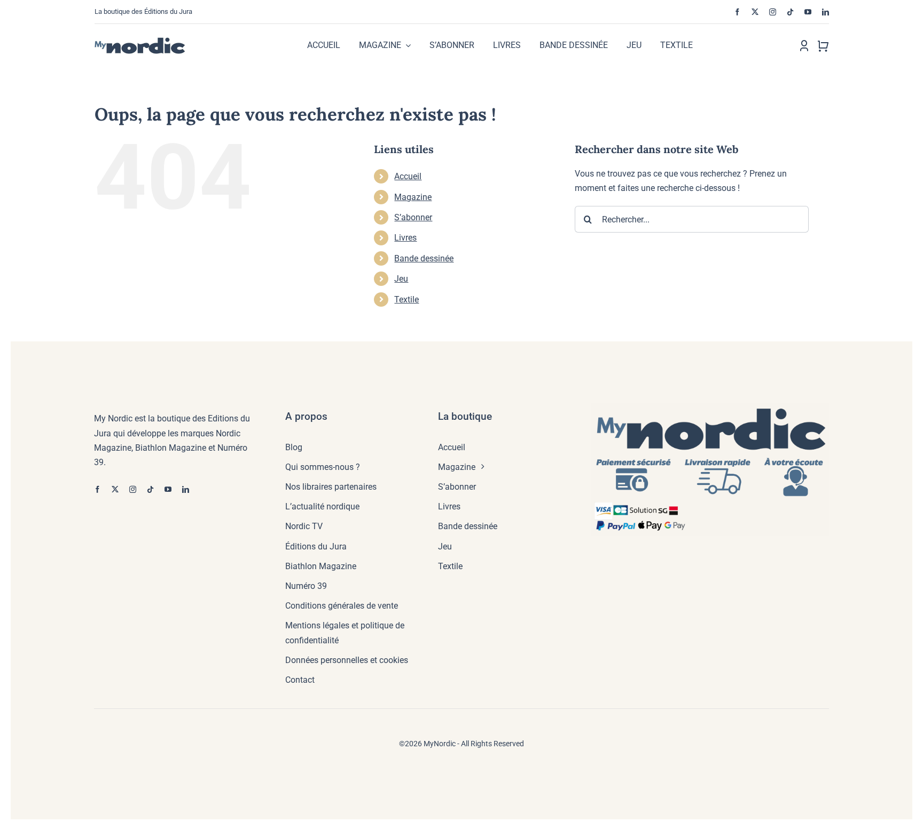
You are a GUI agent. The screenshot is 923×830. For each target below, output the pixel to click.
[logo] (150, 41)
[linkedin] (825, 12)
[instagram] (772, 12)
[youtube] (807, 12)
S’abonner (413, 217)
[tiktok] (790, 12)
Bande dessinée (423, 258)
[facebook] (737, 12)
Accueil (407, 176)
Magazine (413, 197)
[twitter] (755, 12)
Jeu (401, 279)
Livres (405, 238)
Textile (406, 299)
